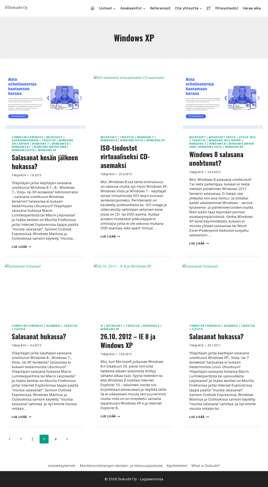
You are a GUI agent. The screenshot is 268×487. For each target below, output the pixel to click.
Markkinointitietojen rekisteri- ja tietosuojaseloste (121, 465)
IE (101, 325)
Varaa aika (252, 8)
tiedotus (49, 140)
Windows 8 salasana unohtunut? (216, 158)
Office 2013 (247, 137)
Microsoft (54, 137)
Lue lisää (21, 247)
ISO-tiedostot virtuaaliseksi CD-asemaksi (125, 156)
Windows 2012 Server (225, 140)
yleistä (19, 329)
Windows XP (47, 150)
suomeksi (53, 325)
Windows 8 (60, 143)
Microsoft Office (222, 137)
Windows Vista (23, 150)
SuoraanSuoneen (25, 140)
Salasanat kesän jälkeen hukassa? (45, 161)
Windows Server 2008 (50, 146)
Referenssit (160, 8)
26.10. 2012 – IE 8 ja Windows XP (127, 340)
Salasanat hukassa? (39, 336)
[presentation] (45, 102)
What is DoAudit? (205, 465)
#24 (23, 175)
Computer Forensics (27, 137)
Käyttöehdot (177, 465)
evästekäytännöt (61, 465)
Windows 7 (40, 143)
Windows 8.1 (21, 146)
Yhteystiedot (226, 8)
